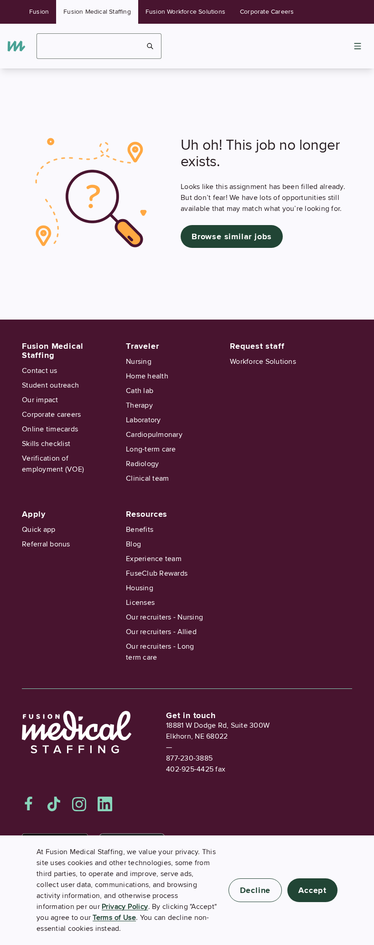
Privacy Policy (125, 906)
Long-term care (151, 449)
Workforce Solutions (263, 361)
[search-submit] (150, 46)
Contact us (39, 370)
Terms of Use (114, 917)
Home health (147, 376)
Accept (312, 890)
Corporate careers (51, 414)
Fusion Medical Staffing (97, 12)
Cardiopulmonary (154, 434)
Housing (139, 588)
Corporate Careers (267, 12)
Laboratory (143, 420)
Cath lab (139, 390)
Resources (146, 514)
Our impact (40, 399)
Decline (255, 890)
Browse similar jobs (232, 236)
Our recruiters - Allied (161, 631)
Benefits (139, 529)
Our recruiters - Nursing (164, 617)
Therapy (139, 405)
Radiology (142, 463)
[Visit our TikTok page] (54, 804)
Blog (133, 544)
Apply (34, 514)
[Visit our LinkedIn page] (105, 804)
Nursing (138, 361)
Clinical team (147, 478)
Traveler (142, 346)
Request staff (257, 346)
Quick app (38, 529)
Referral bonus (46, 544)
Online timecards (50, 429)
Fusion (39, 12)
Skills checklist (46, 443)
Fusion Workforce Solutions (185, 12)
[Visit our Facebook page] (29, 804)
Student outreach (50, 385)
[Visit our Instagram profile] (79, 804)
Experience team (154, 558)
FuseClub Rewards (156, 573)
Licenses (140, 602)
